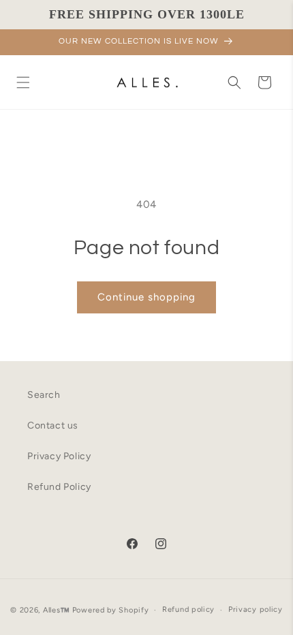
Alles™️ (56, 610)
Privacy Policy (59, 456)
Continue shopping (146, 297)
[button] (23, 82)
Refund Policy (59, 487)
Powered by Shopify (110, 610)
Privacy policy (255, 609)
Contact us (52, 425)
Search (44, 395)
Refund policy (188, 609)
